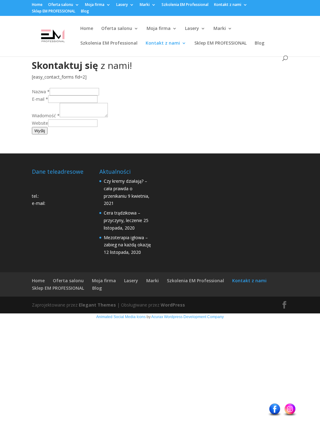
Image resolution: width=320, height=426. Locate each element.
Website (40, 123)
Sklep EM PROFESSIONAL (53, 11)
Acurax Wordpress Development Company (187, 317)
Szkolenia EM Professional (185, 5)
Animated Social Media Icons (121, 317)
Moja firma (94, 5)
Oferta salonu (60, 5)
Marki (145, 5)
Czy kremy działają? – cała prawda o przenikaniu (125, 188)
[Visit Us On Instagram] (290, 416)
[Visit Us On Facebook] (274, 416)
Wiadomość (46, 116)
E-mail (40, 99)
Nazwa (41, 91)
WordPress (173, 305)
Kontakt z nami (227, 5)
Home (37, 5)
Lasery (122, 5)
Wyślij (39, 130)
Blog (85, 11)
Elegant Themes (97, 305)
